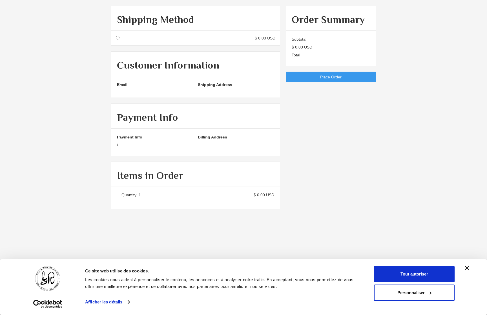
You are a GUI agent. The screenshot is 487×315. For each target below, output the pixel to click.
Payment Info (129, 137)
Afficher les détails (103, 301)
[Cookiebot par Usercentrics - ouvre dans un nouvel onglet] (47, 304)
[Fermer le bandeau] (467, 268)
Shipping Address (215, 84)
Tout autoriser (414, 274)
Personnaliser (411, 292)
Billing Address (212, 137)
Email (122, 84)
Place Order (331, 77)
